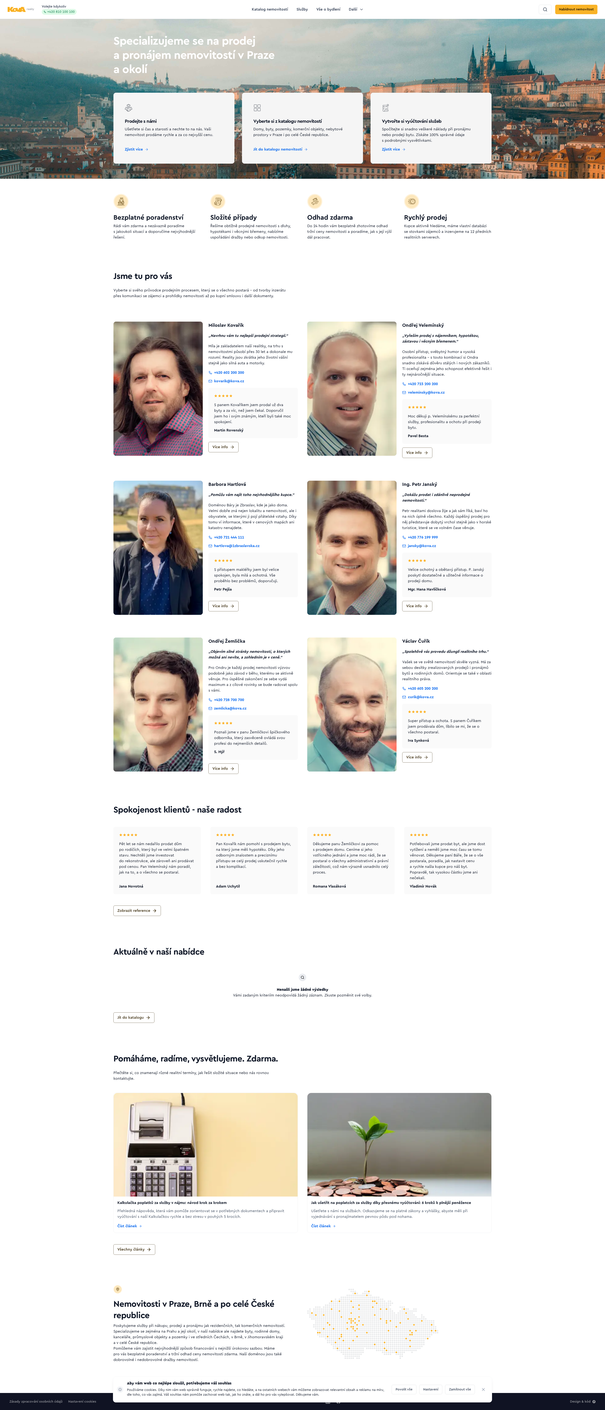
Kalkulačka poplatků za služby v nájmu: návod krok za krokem (172, 1203)
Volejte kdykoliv (58, 9)
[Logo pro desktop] (21, 9)
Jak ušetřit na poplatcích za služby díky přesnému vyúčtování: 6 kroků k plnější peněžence (391, 1203)
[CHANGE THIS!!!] (483, 1389)
